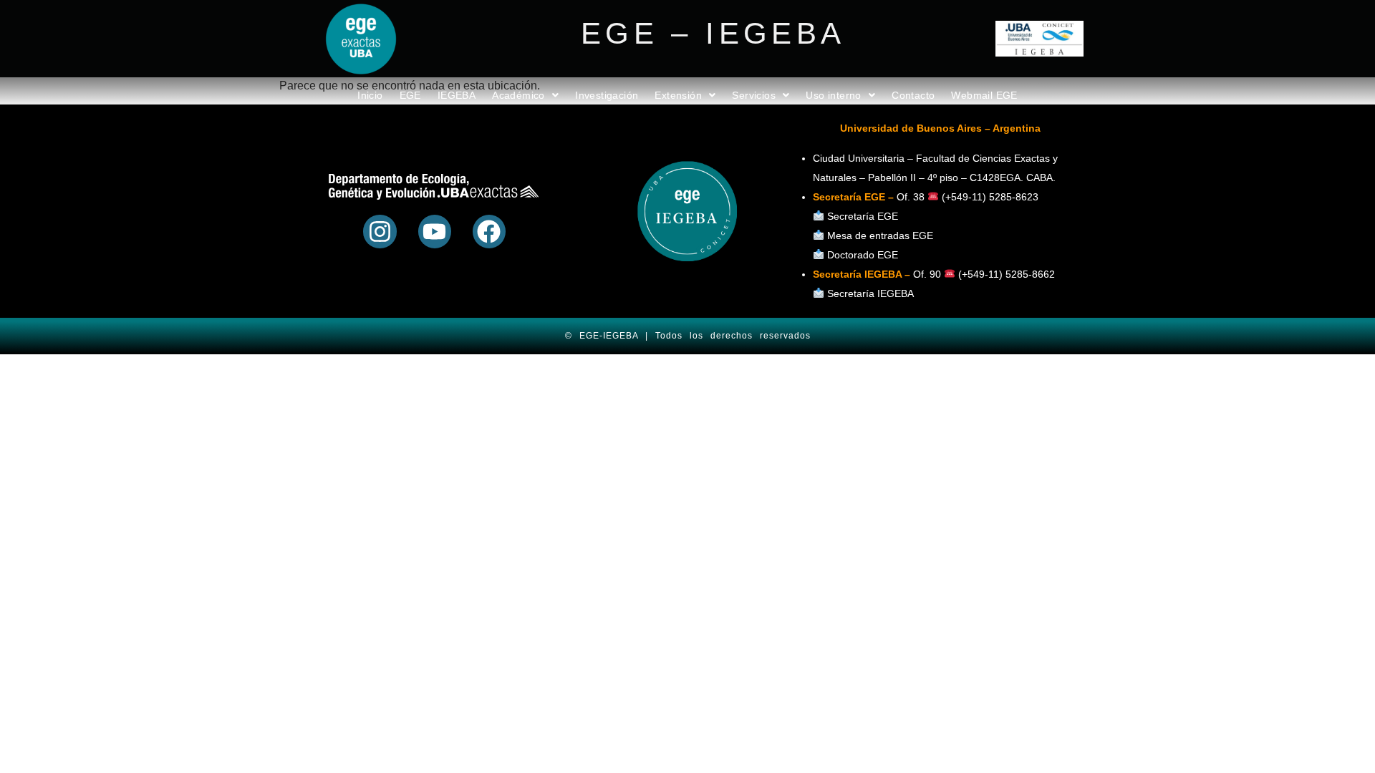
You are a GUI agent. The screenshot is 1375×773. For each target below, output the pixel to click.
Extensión (678, 95)
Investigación (606, 95)
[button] (525, 95)
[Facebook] (489, 231)
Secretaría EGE (862, 216)
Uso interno (833, 95)
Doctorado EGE (862, 255)
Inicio (369, 95)
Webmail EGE (984, 95)
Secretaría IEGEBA (869, 293)
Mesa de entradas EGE (880, 235)
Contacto (913, 95)
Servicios (754, 95)
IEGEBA (457, 95)
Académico (518, 95)
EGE (410, 95)
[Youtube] (434, 231)
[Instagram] (379, 231)
